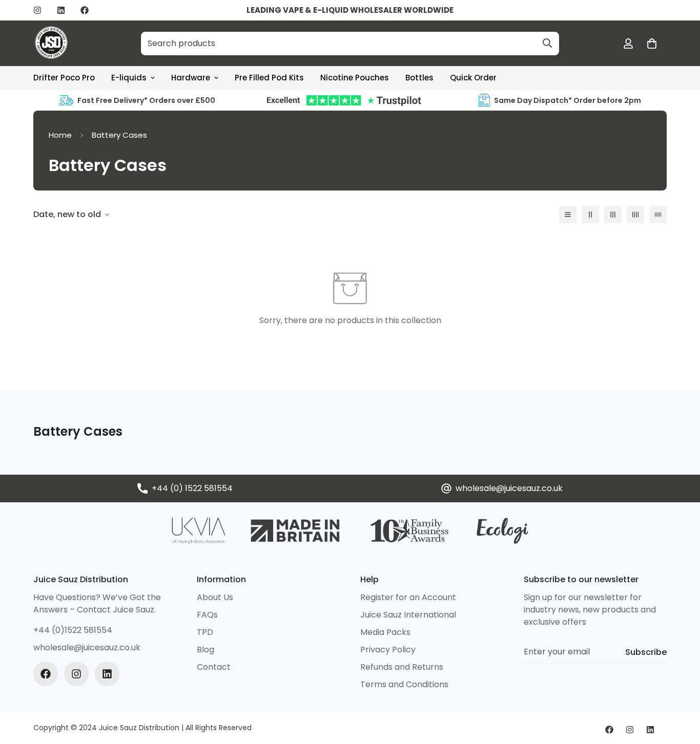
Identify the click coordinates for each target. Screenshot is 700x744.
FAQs (207, 615)
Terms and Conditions (404, 684)
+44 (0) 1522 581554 (192, 488)
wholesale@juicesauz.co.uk (509, 488)
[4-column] (635, 214)
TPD (205, 632)
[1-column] (568, 214)
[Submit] (547, 43)
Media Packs (385, 632)
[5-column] (658, 214)
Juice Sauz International (408, 615)
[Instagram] (37, 10)
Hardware (190, 77)
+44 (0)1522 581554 (72, 630)
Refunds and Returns (401, 667)
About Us (215, 597)
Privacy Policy (388, 649)
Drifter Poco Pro (64, 77)
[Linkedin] (61, 10)
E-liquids (129, 77)
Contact (214, 667)
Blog (205, 649)
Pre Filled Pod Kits (269, 77)
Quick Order (473, 77)
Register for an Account (408, 597)
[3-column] (613, 214)
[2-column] (590, 214)
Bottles (419, 77)
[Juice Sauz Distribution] (51, 43)
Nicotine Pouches (354, 77)
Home (60, 135)
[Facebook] (84, 10)
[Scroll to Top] (680, 688)
